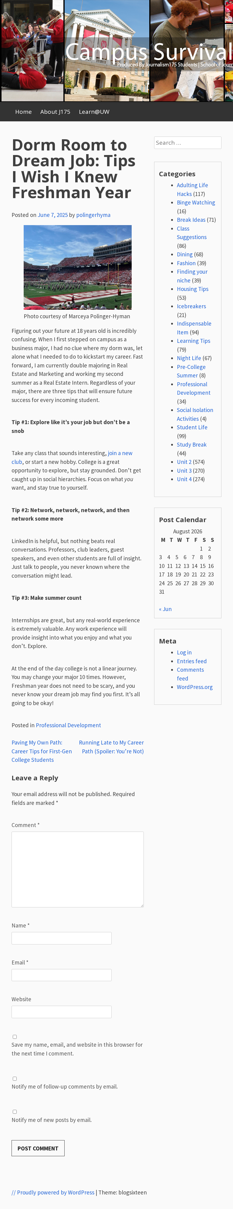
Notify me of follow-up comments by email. (65, 1086)
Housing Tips (192, 288)
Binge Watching (196, 202)
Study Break (192, 444)
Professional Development (68, 725)
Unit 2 (184, 461)
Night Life (189, 358)
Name (21, 925)
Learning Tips (193, 340)
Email (20, 962)
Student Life (192, 427)
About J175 (55, 112)
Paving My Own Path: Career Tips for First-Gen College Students (42, 751)
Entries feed (192, 661)
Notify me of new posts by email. (52, 1119)
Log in (184, 652)
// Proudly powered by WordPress (53, 1192)
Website (21, 999)
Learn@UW (94, 112)
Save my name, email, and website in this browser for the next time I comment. (77, 1049)
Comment (26, 825)
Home (23, 112)
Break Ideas (191, 219)
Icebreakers (191, 306)
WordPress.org (195, 687)
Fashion (186, 263)
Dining (185, 254)
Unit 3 (184, 470)
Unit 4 (184, 479)
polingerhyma (93, 214)
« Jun (165, 609)
